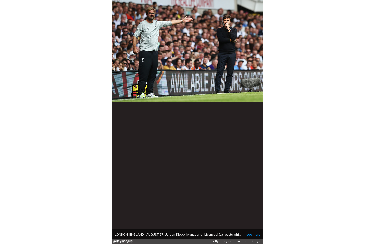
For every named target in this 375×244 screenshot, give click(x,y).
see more (253, 234)
